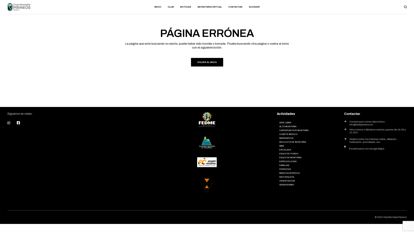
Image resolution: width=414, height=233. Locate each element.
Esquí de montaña (290, 157)
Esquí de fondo (288, 154)
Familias (284, 165)
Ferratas (285, 169)
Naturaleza (286, 177)
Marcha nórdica (289, 173)
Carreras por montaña (294, 130)
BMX (281, 146)
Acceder (254, 7)
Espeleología (288, 161)
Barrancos (286, 138)
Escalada (285, 150)
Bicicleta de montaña (292, 142)
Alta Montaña (287, 126)
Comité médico (288, 134)
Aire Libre (285, 123)
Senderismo (286, 185)
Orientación (287, 181)
